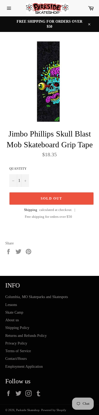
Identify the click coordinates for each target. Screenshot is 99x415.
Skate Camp (14, 312)
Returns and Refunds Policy (26, 336)
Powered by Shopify (53, 410)
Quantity (18, 169)
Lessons (11, 305)
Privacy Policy (16, 343)
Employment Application (24, 367)
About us (12, 320)
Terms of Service (18, 351)
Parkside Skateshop (28, 410)
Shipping (30, 210)
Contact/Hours (16, 359)
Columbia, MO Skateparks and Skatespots (36, 297)
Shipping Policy (17, 328)
